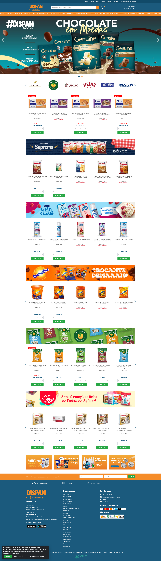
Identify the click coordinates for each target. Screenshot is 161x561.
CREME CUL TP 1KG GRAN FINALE (80, 239)
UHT (64, 544)
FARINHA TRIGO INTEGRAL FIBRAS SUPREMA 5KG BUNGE (102, 177)
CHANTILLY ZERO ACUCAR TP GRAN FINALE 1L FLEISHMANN (102, 240)
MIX (64, 525)
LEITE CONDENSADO (69, 518)
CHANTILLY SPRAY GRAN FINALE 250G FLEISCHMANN (59, 240)
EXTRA (65, 506)
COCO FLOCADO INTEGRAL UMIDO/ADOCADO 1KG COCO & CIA (123, 367)
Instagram (105, 499)
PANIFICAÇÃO (67, 532)
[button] (78, 76)
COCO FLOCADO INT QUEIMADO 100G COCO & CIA (102, 366)
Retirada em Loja (31, 514)
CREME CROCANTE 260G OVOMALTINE (80, 303)
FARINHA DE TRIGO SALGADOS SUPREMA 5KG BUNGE (123, 177)
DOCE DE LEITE (67, 501)
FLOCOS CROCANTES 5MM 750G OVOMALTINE (124, 303)
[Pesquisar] (97, 7)
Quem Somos (30, 505)
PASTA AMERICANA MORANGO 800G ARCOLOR (102, 429)
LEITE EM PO (66, 520)
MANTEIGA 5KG (67, 522)
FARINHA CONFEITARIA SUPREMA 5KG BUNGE (37, 177)
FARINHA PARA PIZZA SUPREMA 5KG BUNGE (59, 177)
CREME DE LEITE (67, 499)
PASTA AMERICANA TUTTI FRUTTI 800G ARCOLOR (37, 429)
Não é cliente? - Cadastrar (110, 1)
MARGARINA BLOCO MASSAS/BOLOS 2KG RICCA (59, 114)
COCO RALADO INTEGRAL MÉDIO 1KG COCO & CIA (37, 366)
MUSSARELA (66, 529)
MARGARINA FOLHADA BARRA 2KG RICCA (37, 114)
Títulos (69, 483)
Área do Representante (129, 1)
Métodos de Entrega (32, 507)
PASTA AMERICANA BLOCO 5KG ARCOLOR (59, 429)
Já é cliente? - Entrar (93, 1)
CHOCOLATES (67, 494)
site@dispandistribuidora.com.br (111, 497)
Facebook (105, 502)
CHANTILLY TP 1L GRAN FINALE (37, 239)
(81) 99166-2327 (130, 8)
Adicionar (38, 132)
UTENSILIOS (66, 546)
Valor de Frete (30, 512)
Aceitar (8, 556)
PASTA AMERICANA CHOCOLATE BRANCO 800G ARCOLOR (80, 429)
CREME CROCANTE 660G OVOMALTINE (102, 303)
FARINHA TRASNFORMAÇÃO (71, 508)
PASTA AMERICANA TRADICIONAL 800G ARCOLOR (123, 429)
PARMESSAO (66, 534)
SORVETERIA (67, 539)
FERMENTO (66, 511)
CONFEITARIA (67, 497)
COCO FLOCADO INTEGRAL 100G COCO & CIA (80, 366)
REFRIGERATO (67, 537)
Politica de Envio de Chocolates (35, 510)
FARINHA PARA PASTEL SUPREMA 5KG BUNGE (80, 177)
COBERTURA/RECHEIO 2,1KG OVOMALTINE (37, 303)
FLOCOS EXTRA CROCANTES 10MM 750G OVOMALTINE (59, 303)
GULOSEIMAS (67, 515)
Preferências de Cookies (37, 556)
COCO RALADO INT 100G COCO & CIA (59, 366)
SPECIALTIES (67, 541)
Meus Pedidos (42, 483)
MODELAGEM (67, 527)
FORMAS (65, 513)
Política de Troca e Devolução (34, 517)
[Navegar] (2, 40)
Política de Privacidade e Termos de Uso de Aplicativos (41, 519)
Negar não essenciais (20, 556)
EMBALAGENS (67, 504)
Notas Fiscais (95, 483)
